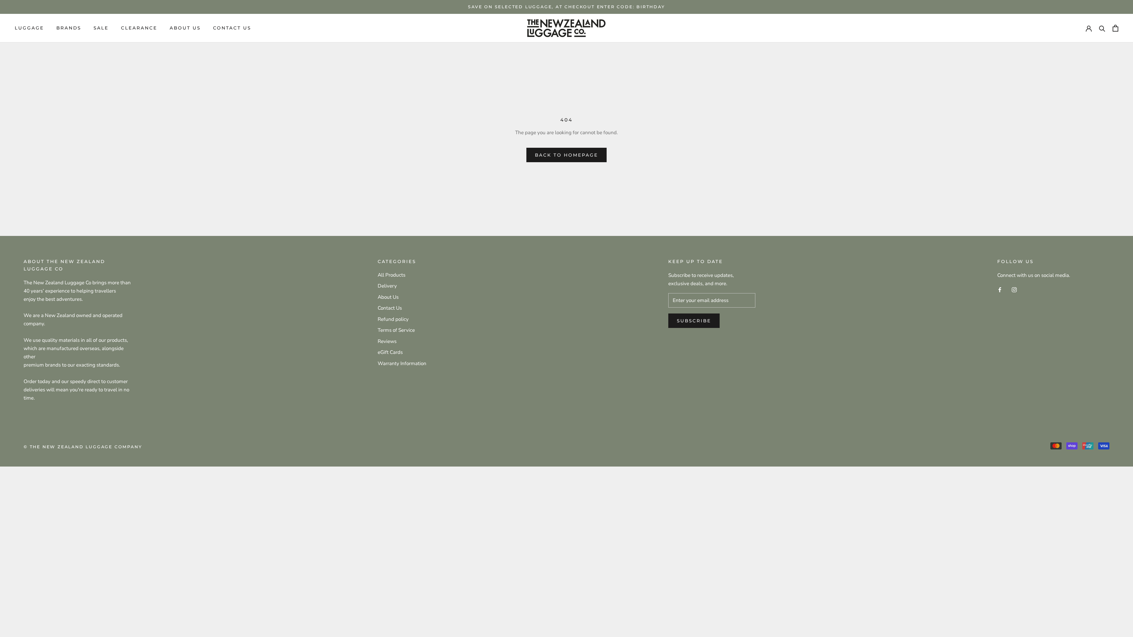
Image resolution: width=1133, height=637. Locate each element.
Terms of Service (396, 330)
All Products (391, 275)
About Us (388, 297)
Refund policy (393, 319)
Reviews (387, 341)
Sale (101, 28)
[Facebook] (999, 289)
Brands (68, 28)
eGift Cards (390, 352)
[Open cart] (1115, 28)
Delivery (387, 286)
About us (185, 28)
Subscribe (694, 321)
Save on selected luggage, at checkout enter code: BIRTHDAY (566, 6)
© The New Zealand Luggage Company (83, 446)
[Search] (1102, 28)
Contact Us (232, 28)
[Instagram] (1014, 289)
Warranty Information (402, 363)
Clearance (139, 28)
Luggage (29, 28)
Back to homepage (566, 155)
